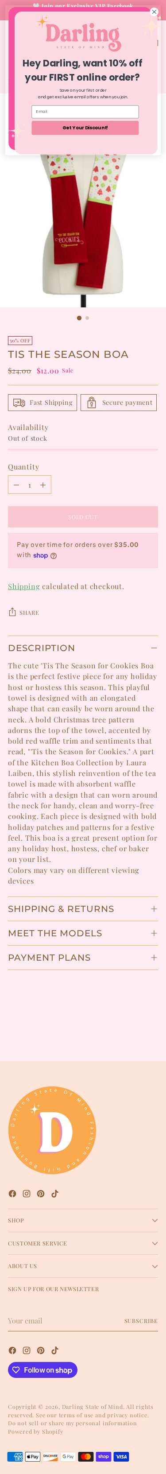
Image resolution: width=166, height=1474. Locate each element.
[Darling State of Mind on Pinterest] (41, 1194)
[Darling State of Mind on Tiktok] (55, 1194)
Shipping (24, 586)
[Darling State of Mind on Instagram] (27, 1194)
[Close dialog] (154, 11)
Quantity (23, 466)
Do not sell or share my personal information (72, 1423)
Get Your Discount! (85, 127)
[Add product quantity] (43, 484)
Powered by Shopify (35, 1431)
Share (29, 612)
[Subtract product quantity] (16, 484)
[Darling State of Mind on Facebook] (13, 1194)
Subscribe (141, 1320)
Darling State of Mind (92, 1406)
